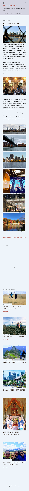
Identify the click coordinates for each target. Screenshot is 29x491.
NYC (25, 237)
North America (20, 237)
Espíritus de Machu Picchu (14, 362)
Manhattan (8, 237)
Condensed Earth (10, 6)
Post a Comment (7, 364)
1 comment (5, 311)
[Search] (25, 2)
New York (14, 237)
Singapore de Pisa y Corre (14, 390)
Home (4, 13)
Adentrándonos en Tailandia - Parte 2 (11, 433)
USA (4, 239)
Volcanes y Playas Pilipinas (14, 337)
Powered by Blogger (16, 485)
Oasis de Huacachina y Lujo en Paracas (12, 308)
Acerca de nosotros (14, 13)
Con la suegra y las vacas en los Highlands (14, 463)
